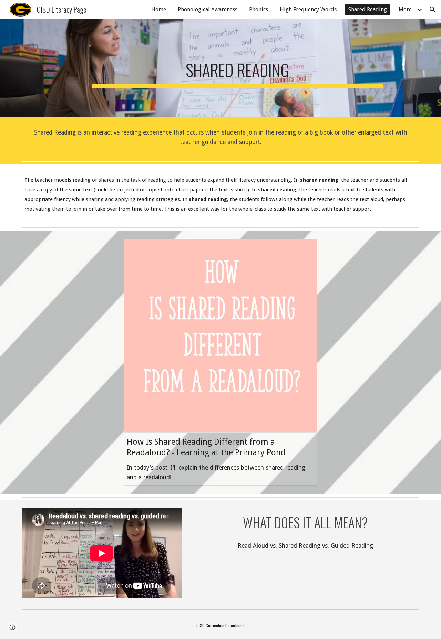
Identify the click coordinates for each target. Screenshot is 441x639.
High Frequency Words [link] (308, 9)
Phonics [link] (258, 9)
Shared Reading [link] (367, 9)
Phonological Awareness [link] (207, 9)
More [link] (405, 9)
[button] (432, 9)
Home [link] (158, 9)
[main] (237, 68)
